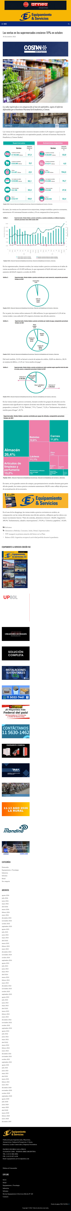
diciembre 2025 (6, 918)
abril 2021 (5, 1076)
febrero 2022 (6, 1048)
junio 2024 (5, 969)
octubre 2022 (6, 1025)
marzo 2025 (5, 943)
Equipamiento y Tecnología (10, 870)
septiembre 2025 (7, 926)
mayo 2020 (5, 1107)
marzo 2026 (5, 909)
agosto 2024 (5, 963)
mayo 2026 (5, 904)
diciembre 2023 (6, 986)
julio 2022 (5, 1034)
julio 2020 (5, 1102)
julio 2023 (5, 1000)
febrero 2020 (6, 1116)
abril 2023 (5, 1008)
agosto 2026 (5, 895)
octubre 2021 (6, 1059)
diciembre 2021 (6, 1054)
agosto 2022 (5, 1031)
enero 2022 (5, 1051)
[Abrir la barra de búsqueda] (68, 23)
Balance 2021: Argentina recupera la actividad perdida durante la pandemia (31, 537)
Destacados (5, 867)
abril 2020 (5, 1110)
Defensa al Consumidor (10, 1168)
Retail (35, 530)
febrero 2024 (6, 980)
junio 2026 (5, 901)
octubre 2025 (6, 924)
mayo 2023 (5, 1006)
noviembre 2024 (7, 955)
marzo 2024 (5, 977)
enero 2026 (5, 915)
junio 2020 (5, 1105)
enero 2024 (5, 983)
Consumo (24, 530)
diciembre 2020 (6, 1088)
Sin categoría (6, 881)
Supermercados (44, 530)
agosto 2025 (5, 929)
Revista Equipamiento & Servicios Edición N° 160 (18, 1194)
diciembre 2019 (6, 1122)
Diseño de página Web (57, 1204)
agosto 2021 (5, 1065)
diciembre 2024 (6, 952)
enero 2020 (5, 1119)
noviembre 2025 (7, 921)
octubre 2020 (6, 1093)
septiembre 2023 (7, 994)
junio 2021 (5, 1071)
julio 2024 (5, 966)
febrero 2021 (5, 1082)
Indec (31, 530)
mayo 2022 (5, 1039)
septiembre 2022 (7, 1028)
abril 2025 (5, 941)
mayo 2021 (5, 1073)
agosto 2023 (5, 997)
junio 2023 (5, 1003)
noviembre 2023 (7, 989)
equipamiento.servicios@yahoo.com (18, 1159)
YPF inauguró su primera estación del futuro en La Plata (25, 534)
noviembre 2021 (7, 1056)
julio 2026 (5, 898)
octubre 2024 (6, 958)
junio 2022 (5, 1037)
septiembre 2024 (7, 960)
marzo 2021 (5, 1079)
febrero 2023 (6, 1014)
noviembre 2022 (7, 1023)
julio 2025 (5, 932)
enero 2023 (5, 1017)
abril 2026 (5, 907)
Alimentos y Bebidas (12, 530)
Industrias (5, 873)
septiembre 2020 (7, 1096)
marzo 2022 (5, 1045)
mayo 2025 (5, 938)
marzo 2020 (5, 1113)
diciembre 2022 (6, 1020)
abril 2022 (5, 1042)
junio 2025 (5, 935)
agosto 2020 (5, 1099)
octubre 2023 (6, 991)
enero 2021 (5, 1085)
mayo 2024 (5, 972)
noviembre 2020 (7, 1090)
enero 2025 (5, 949)
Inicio (4, 1180)
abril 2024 (5, 975)
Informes (8, 527)
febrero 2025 (6, 946)
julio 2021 (5, 1068)
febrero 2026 (6, 912)
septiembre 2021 (7, 1062)
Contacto (5, 1197)
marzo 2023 (5, 1011)
